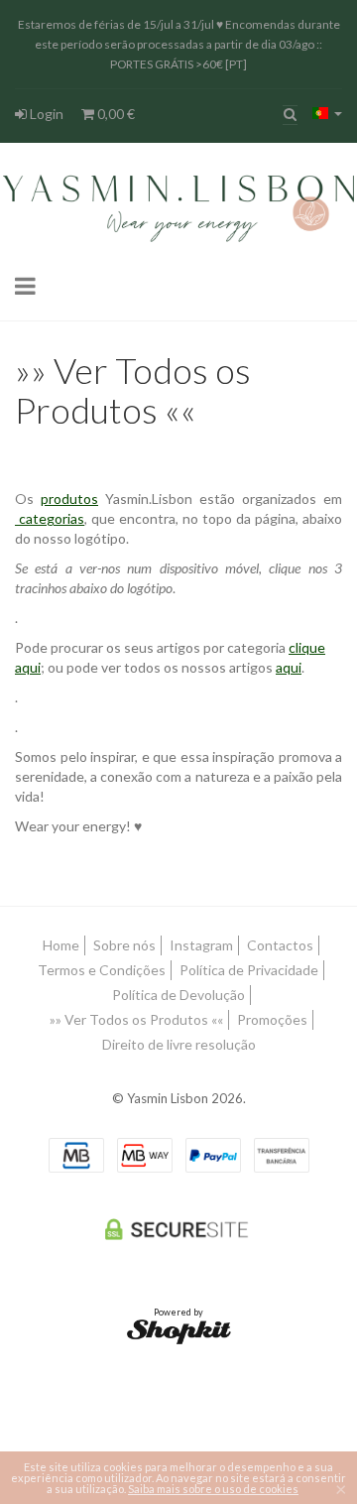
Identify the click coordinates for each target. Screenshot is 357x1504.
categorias (49, 518)
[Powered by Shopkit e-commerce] (179, 1330)
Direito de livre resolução (179, 1044)
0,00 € (114, 113)
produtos (69, 498)
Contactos (280, 945)
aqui (288, 667)
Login (45, 113)
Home (61, 945)
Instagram (201, 945)
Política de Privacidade (248, 969)
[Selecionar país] (327, 113)
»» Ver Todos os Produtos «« (136, 1019)
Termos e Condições (102, 969)
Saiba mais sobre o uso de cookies (213, 1488)
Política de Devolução (178, 994)
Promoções (272, 1019)
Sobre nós (124, 945)
